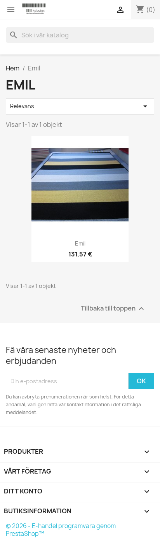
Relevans (80, 106)
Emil (80, 243)
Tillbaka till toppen (113, 309)
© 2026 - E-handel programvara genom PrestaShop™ (61, 530)
